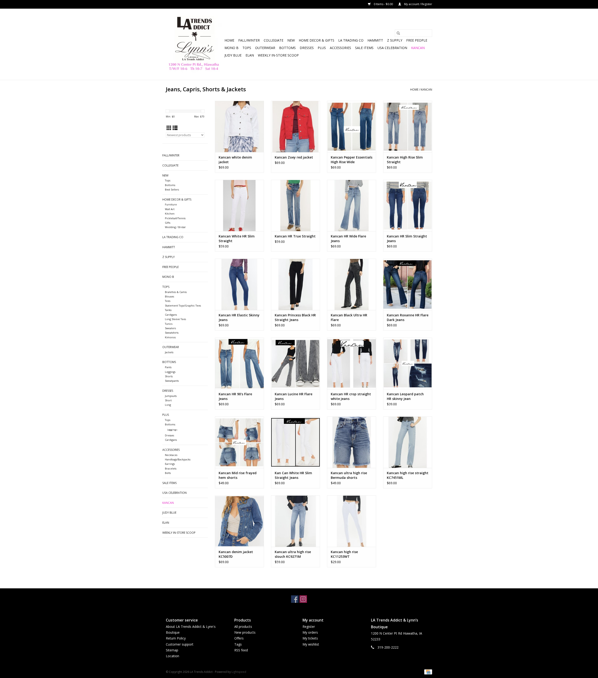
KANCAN (418, 48)
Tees (167, 301)
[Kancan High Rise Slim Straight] (407, 126)
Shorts (169, 376)
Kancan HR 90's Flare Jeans (235, 396)
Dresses (307, 48)
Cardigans (171, 314)
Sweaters (170, 328)
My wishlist (311, 644)
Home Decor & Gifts (316, 40)
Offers (239, 638)
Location (172, 656)
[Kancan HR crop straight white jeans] (351, 363)
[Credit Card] (427, 672)
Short (168, 400)
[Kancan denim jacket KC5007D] (239, 521)
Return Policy (176, 638)
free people (416, 40)
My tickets (310, 638)
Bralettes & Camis (176, 292)
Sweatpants (172, 380)
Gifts (167, 222)
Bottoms (287, 48)
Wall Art (169, 209)
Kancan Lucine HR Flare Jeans (293, 396)
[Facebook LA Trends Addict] (295, 599)
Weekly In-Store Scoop (278, 55)
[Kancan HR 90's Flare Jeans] (239, 363)
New (291, 40)
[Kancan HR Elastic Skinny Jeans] (239, 284)
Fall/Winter (249, 40)
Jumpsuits (171, 396)
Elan (250, 55)
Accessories (340, 48)
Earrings (170, 464)
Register (309, 626)
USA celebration (392, 48)
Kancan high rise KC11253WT (344, 554)
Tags (238, 644)
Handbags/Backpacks (177, 459)
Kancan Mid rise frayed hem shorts (237, 475)
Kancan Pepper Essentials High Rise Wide (351, 159)
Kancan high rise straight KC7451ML (407, 475)
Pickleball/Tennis (175, 218)
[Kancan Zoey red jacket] (295, 126)
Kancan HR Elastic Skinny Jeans (239, 317)
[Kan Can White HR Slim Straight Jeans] (295, 442)
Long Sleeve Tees (175, 319)
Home (229, 40)
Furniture (171, 204)
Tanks (168, 310)
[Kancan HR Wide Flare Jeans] (351, 205)
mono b (231, 48)
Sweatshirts (171, 332)
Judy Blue (233, 55)
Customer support (179, 644)
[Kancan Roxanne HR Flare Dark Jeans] (407, 284)
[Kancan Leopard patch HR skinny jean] (407, 363)
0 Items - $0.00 (383, 4)
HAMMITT (375, 40)
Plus (322, 48)
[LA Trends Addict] (194, 44)
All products (243, 626)
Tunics (168, 323)
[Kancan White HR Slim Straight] (239, 205)
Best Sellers (172, 189)
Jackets (169, 352)
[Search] (398, 33)
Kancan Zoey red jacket (294, 157)
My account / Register (417, 4)
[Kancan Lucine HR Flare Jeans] (295, 363)
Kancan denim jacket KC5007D (236, 554)
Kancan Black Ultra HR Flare (349, 317)
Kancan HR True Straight (295, 236)
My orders (310, 632)
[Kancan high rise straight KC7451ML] (407, 442)
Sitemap (172, 650)
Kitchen (169, 213)
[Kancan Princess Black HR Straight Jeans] (295, 284)
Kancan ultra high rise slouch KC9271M (293, 554)
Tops (246, 48)
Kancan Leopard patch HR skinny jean (405, 396)
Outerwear (265, 48)
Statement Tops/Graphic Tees (183, 305)
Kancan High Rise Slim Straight (405, 159)
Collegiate (273, 40)
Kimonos (170, 337)
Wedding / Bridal (175, 227)
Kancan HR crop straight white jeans (351, 396)
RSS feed (241, 650)
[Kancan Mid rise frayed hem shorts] (239, 442)
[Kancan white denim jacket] (239, 126)
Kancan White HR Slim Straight (237, 238)
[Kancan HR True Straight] (295, 205)
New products (245, 632)
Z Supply (394, 40)
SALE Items (364, 48)
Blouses (169, 296)
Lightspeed (238, 672)
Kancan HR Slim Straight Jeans (407, 238)
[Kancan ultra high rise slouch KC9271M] (295, 521)
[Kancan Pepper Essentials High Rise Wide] (351, 126)
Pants (168, 367)
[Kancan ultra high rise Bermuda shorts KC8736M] (351, 442)
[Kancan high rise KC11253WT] (351, 521)
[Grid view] (169, 128)
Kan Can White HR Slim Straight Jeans (293, 475)
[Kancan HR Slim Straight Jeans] (407, 205)
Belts (168, 473)
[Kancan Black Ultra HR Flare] (351, 284)
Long (168, 404)
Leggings (170, 372)
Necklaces (171, 455)
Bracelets (170, 468)
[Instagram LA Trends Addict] (303, 599)
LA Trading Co (350, 40)
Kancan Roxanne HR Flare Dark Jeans (407, 317)
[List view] (175, 128)
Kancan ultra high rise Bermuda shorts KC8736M (349, 475)
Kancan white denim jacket (235, 159)
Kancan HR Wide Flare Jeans (348, 238)
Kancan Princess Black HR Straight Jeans (295, 317)
